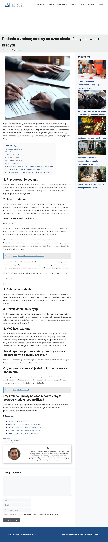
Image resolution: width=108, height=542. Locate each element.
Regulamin (88, 535)
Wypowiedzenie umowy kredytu (18, 421)
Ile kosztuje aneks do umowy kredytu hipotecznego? (25, 430)
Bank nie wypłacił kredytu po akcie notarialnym (23, 433)
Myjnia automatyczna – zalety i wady (92, 138)
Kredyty (72, 4)
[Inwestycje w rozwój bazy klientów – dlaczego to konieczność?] (92, 174)
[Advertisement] (54, 22)
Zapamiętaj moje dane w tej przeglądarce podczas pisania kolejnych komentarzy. (31, 514)
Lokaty (82, 4)
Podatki (101, 4)
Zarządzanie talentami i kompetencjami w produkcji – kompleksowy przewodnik (89, 161)
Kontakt (65, 535)
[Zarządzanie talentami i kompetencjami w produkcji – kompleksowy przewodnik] (92, 148)
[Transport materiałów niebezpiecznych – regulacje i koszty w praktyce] (92, 70)
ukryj (15, 146)
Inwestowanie (61, 4)
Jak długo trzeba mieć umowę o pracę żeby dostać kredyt (27, 427)
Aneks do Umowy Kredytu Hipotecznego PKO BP (24, 424)
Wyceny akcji (9, 442)
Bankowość (40, 4)
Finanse (51, 4)
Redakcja (96, 535)
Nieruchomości (91, 4)
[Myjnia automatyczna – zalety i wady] (92, 126)
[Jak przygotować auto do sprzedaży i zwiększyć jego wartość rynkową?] (92, 100)
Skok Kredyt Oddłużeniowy (13, 440)
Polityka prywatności (76, 535)
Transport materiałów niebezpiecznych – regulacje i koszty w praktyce (89, 84)
